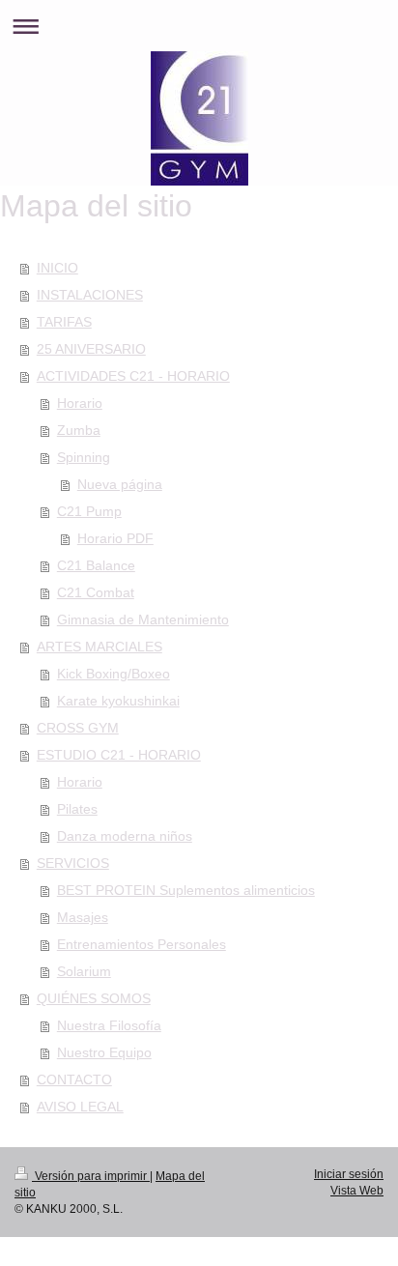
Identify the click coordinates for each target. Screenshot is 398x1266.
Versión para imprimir (91, 1176)
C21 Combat (95, 592)
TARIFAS (64, 322)
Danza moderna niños (124, 836)
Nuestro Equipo (104, 1052)
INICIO (57, 267)
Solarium (84, 971)
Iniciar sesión (349, 1174)
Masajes (82, 917)
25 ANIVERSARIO (91, 349)
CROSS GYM (78, 727)
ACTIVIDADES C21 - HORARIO (133, 376)
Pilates (77, 809)
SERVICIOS (73, 863)
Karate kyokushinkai (118, 700)
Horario (79, 403)
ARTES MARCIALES (99, 646)
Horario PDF (115, 538)
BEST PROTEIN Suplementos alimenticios (186, 890)
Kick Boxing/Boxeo (113, 673)
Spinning (83, 457)
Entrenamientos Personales (141, 944)
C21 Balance (96, 565)
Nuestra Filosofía (109, 1025)
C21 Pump (89, 511)
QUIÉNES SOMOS (94, 998)
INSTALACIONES (90, 294)
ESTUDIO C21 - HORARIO (119, 754)
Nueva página (119, 484)
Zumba (78, 430)
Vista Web (357, 1190)
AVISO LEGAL (80, 1106)
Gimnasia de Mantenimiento (143, 619)
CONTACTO (74, 1079)
